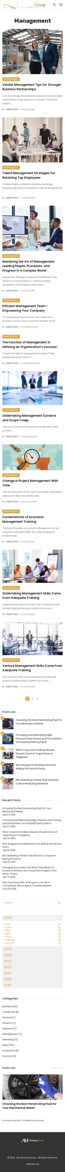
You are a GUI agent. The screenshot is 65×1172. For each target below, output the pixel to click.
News (5, 1045)
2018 (7, 985)
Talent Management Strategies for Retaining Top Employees (28, 175)
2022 (8, 967)
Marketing (7, 1039)
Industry (6, 1023)
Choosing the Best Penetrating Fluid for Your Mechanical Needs (39, 721)
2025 (8, 949)
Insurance (7, 1028)
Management (11, 79)
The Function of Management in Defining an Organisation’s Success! (30, 344)
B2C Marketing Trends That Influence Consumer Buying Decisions (37, 781)
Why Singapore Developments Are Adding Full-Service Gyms (36, 766)
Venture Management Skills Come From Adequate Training (32, 668)
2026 (8, 918)
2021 (7, 973)
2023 (8, 961)
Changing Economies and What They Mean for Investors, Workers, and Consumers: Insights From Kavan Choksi (29, 870)
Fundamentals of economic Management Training (23, 519)
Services (7, 1056)
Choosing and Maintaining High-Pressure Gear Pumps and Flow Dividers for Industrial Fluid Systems (39, 738)
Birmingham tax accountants (33, 1120)
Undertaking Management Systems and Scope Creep (29, 418)
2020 (8, 979)
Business (7, 1006)
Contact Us (32, 1164)
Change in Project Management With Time (30, 483)
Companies (8, 1011)
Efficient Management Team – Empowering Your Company (25, 308)
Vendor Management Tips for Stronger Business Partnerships (31, 87)
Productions (8, 1050)
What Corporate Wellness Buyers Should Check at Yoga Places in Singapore (35, 753)
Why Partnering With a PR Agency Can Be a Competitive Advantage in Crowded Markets (26, 884)
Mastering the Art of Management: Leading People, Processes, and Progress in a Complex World (28, 266)
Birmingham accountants (11, 1120)
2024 (8, 955)
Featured (7, 1017)
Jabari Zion (12, 109)
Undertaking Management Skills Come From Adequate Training (31, 595)
